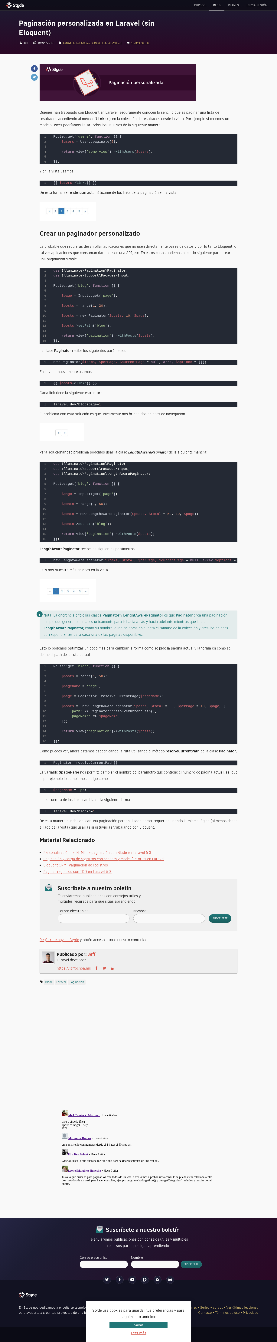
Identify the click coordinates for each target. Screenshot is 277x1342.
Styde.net (15, 5)
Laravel (61, 982)
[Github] (170, 1280)
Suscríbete (220, 918)
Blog (217, 5)
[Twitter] (107, 1280)
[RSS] (157, 1280)
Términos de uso (227, 1312)
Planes (233, 5)
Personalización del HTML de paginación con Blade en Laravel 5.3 (97, 852)
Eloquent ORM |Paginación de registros (75, 865)
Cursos (200, 5)
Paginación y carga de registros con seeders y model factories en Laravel (103, 859)
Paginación (77, 982)
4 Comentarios (140, 43)
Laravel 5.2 (83, 43)
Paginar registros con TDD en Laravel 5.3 (77, 871)
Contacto (205, 1312)
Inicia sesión (256, 5)
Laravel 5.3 (99, 43)
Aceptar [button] (138, 1325)
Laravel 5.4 (115, 43)
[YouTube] (132, 1280)
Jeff (91, 954)
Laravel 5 (69, 43)
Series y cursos (211, 1307)
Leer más (138, 1333)
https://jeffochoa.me (74, 968)
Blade (49, 982)
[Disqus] (138, 1051)
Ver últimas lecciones (242, 1307)
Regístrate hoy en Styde (59, 939)
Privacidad (250, 1312)
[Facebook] (119, 1280)
